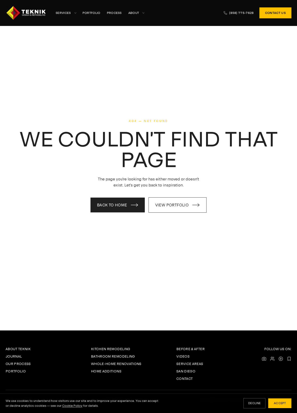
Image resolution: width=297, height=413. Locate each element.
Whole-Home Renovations (116, 364)
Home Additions (106, 371)
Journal (14, 356)
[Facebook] (272, 358)
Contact (184, 379)
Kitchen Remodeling (110, 349)
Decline (254, 403)
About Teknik (18, 349)
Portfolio (91, 13)
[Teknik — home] (26, 13)
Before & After (190, 349)
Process (114, 13)
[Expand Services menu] (75, 13)
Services (63, 13)
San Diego (185, 371)
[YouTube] (280, 358)
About (133, 13)
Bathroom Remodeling (113, 356)
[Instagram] (264, 358)
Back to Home (112, 205)
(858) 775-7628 (241, 13)
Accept (280, 403)
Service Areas (189, 364)
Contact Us (275, 13)
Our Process (18, 364)
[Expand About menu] (143, 13)
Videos (183, 356)
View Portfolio (172, 205)
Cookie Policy (72, 405)
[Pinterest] (289, 358)
